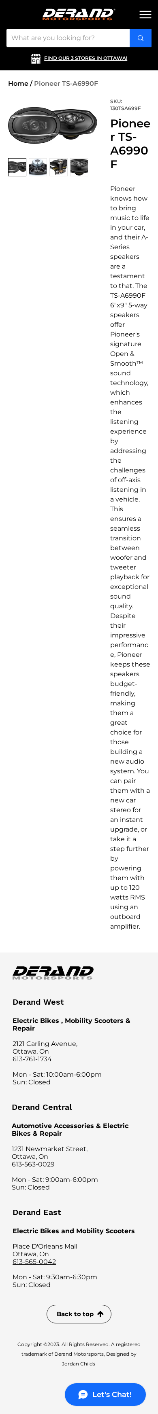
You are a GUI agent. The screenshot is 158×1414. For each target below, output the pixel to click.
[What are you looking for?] (141, 38)
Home (18, 83)
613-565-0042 (34, 1262)
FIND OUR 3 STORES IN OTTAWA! (85, 58)
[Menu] (145, 14)
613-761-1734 (32, 1059)
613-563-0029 (33, 1164)
